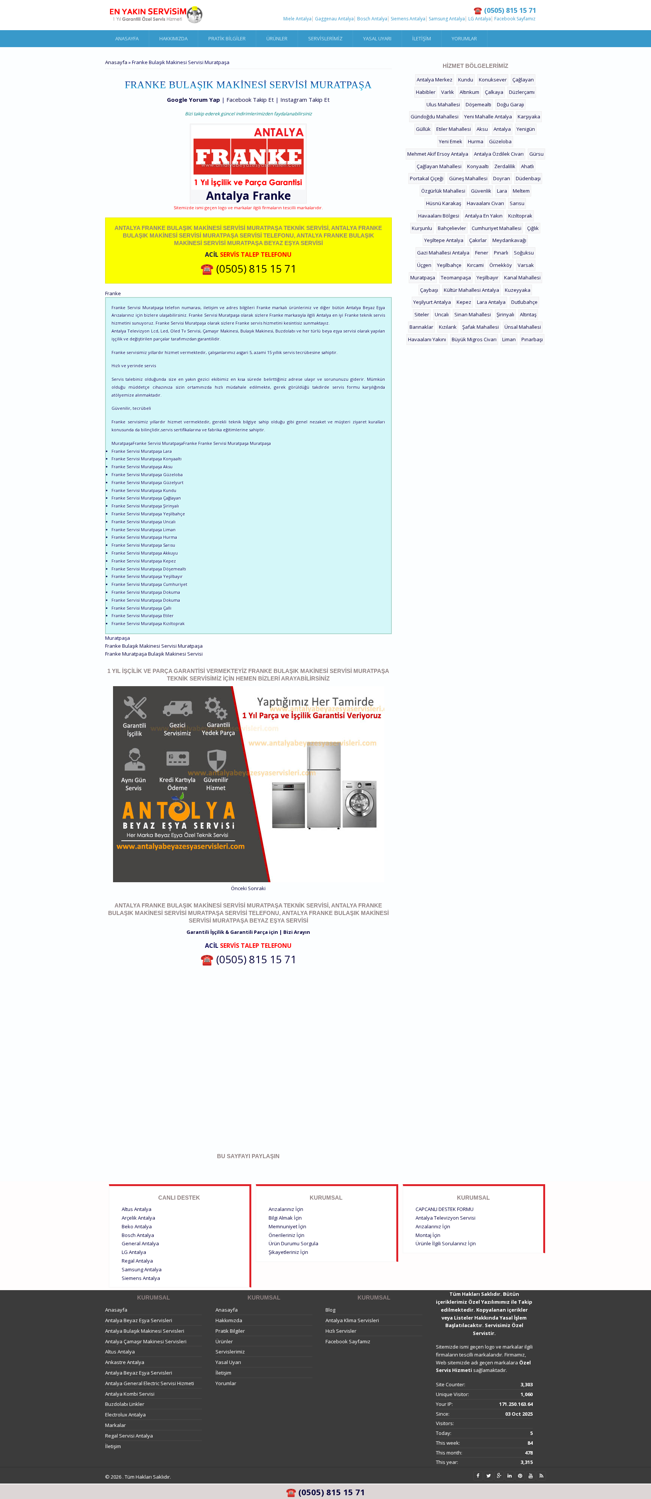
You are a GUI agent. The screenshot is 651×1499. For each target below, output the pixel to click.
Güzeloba (500, 141)
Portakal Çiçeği (426, 178)
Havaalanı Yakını (427, 339)
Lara (502, 190)
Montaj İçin (428, 1235)
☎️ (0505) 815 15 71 (248, 268)
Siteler (421, 314)
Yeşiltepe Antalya (443, 240)
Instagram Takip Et (305, 99)
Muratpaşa (422, 277)
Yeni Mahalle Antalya (488, 116)
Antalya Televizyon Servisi (445, 1217)
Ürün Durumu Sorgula (293, 1243)
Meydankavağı (509, 240)
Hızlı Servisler (341, 1330)
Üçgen (424, 265)
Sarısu (517, 203)
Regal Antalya (137, 1260)
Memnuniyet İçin (287, 1226)
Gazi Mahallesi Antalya (443, 252)
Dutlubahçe (524, 302)
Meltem (521, 190)
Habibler (426, 92)
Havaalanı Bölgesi (438, 215)
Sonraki (257, 888)
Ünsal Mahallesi (522, 326)
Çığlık (533, 228)
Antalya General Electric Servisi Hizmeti (149, 1383)
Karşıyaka (529, 116)
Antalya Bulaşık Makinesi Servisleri (144, 1330)
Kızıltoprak (520, 215)
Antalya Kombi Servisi (129, 1393)
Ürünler (276, 38)
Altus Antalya (136, 1209)
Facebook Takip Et (250, 99)
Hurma (475, 141)
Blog (330, 1309)
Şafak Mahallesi (480, 326)
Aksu (482, 129)
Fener (481, 252)
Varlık (447, 92)
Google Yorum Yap (193, 99)
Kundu (465, 79)
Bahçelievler (452, 228)
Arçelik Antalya (138, 1217)
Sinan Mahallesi (472, 314)
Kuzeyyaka (517, 290)
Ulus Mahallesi (443, 104)
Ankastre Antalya (124, 1362)
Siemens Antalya (408, 18)
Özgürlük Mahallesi (443, 190)
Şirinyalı (505, 314)
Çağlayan (523, 79)
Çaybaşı (429, 290)
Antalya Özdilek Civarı (499, 153)
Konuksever (493, 79)
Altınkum (469, 92)
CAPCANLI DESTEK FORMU (445, 1209)
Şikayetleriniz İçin (288, 1252)
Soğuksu (524, 252)
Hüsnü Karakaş (443, 203)
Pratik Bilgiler (227, 38)
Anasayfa (127, 38)
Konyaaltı (478, 166)
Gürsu (536, 153)
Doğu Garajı (510, 104)
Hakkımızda (173, 38)
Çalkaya (494, 92)
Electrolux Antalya (125, 1414)
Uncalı (442, 314)
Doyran (501, 178)
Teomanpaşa (456, 277)
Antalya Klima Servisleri (352, 1320)
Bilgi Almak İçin (285, 1217)
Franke (271, 195)
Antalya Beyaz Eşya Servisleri (138, 1320)
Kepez (464, 302)
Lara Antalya (491, 302)
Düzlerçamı (522, 92)
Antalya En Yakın (484, 215)
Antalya (502, 129)
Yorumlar (464, 38)
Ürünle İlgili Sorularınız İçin (446, 1243)
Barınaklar (421, 326)
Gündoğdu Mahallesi (434, 116)
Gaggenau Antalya (334, 18)
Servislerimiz (325, 38)
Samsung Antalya (447, 18)
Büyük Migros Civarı (474, 339)
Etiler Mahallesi (453, 129)
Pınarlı (501, 252)
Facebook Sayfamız (514, 18)
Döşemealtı (478, 104)
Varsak (526, 265)
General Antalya (140, 1243)
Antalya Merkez (434, 79)
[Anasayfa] (156, 15)
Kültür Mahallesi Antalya (471, 290)
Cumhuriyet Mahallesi (496, 228)
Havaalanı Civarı (485, 203)
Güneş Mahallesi (468, 178)
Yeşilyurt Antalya (432, 302)
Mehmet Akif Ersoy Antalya (437, 153)
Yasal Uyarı (377, 38)
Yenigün (526, 129)
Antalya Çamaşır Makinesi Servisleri (145, 1341)
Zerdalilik (504, 166)
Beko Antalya (137, 1226)
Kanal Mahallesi (522, 277)
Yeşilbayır (487, 277)
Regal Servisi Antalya (129, 1435)
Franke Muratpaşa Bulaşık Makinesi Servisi (154, 653)
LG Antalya (479, 18)
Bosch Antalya (372, 18)
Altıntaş (528, 314)
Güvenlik (481, 190)
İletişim (421, 38)
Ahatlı (527, 166)
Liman (509, 339)
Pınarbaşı (532, 339)
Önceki (239, 888)
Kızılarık (448, 326)
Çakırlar (478, 240)
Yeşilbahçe (449, 265)
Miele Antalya (297, 18)
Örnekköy (500, 265)
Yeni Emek (450, 141)
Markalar (115, 1425)
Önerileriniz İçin (286, 1235)
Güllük (423, 129)
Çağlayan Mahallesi (439, 166)
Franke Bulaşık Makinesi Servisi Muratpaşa (154, 645)
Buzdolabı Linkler (124, 1404)
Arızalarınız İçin (286, 1209)
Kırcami (475, 265)
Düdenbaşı (528, 178)
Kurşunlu (422, 228)
